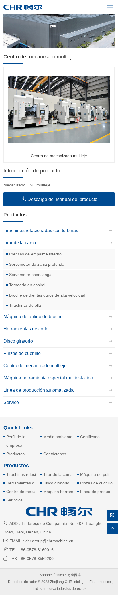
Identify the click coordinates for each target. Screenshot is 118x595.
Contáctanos (54, 454)
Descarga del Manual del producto (59, 199)
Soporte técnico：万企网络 (60, 575)
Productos (15, 454)
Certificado (90, 436)
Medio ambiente (57, 436)
